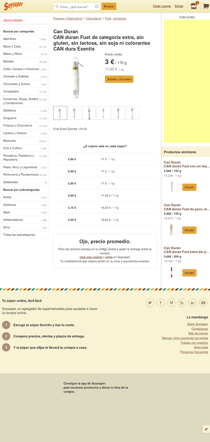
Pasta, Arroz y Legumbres (25, 167)
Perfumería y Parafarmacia (25, 174)
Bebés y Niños (25, 54)
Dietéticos (25, 110)
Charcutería (93, 18)
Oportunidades (13, 20)
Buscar (109, 6)
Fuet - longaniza (115, 18)
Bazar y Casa (25, 46)
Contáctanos (200, 329)
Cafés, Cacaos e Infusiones (25, 69)
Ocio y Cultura (25, 148)
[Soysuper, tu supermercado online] (13, 6)
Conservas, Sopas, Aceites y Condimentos (25, 101)
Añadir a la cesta (119, 79)
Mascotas (25, 140)
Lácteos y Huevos (25, 133)
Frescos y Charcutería (67, 18)
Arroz (25, 227)
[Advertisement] (187, 81)
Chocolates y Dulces (25, 84)
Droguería (25, 118)
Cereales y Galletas (25, 76)
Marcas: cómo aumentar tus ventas (185, 338)
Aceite (25, 197)
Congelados (25, 91)
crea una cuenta (91, 257)
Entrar (179, 6)
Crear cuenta (162, 6)
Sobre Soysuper (197, 324)
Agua (25, 212)
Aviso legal (201, 347)
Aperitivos (25, 39)
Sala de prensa (198, 333)
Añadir (189, 187)
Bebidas (25, 61)
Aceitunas (25, 205)
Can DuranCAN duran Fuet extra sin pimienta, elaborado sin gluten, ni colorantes (187, 250)
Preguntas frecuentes (194, 352)
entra (109, 257)
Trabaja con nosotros (194, 343)
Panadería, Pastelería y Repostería (25, 157)
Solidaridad (25, 182)
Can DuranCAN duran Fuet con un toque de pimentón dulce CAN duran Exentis (187, 164)
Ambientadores (25, 220)
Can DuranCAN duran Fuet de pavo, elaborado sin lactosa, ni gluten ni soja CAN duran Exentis (187, 207)
